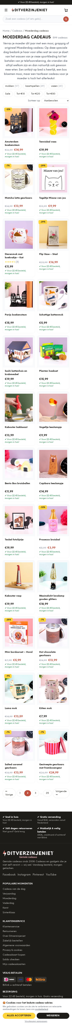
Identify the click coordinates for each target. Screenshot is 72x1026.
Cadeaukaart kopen (14, 955)
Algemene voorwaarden (16, 945)
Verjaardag (9, 894)
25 (47, 793)
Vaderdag (8, 903)
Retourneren (10, 931)
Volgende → (61, 793)
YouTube (51, 874)
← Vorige (9, 793)
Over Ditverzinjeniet (14, 936)
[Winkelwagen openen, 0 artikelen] (66, 10)
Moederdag (9, 898)
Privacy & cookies (12, 950)
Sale (7, 94)
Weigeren (53, 1015)
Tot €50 (50, 94)
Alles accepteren (19, 1015)
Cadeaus (17, 31)
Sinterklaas (9, 912)
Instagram (24, 874)
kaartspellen (35, 86)
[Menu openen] (6, 10)
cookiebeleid (41, 1009)
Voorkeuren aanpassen (36, 1021)
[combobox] (36, 19)
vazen (57, 86)
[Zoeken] (66, 19)
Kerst (5, 908)
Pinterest (38, 874)
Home (6, 31)
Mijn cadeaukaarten (14, 964)
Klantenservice (11, 926)
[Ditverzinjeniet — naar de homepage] (29, 10)
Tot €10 (21, 94)
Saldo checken (11, 959)
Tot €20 (35, 94)
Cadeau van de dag (14, 889)
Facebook (9, 874)
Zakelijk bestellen (13, 941)
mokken (12, 86)
